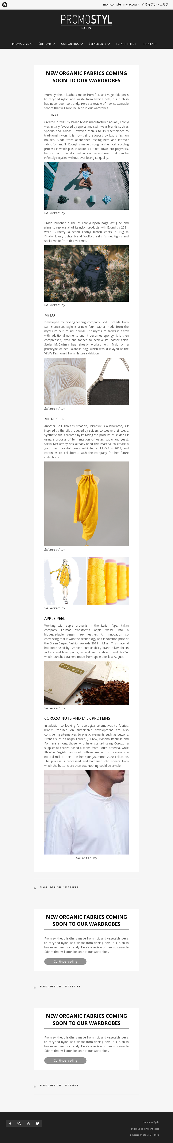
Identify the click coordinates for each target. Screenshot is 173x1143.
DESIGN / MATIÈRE (64, 887)
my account (131, 4)
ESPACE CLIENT (126, 44)
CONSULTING (70, 44)
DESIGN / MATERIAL (65, 986)
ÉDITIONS (45, 44)
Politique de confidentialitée (145, 1128)
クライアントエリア (155, 4)
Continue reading (70, 962)
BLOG (44, 887)
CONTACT (150, 44)
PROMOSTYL (20, 44)
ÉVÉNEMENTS (97, 44)
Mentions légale (151, 1122)
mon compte (112, 4)
